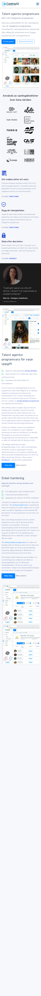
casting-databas (31, 371)
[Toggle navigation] (37, 4)
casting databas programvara (28, 401)
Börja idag (8, 465)
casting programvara (19, 505)
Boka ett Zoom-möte (26, 41)
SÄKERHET (13, 259)
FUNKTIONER (14, 197)
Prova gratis (8, 41)
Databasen (6, 460)
